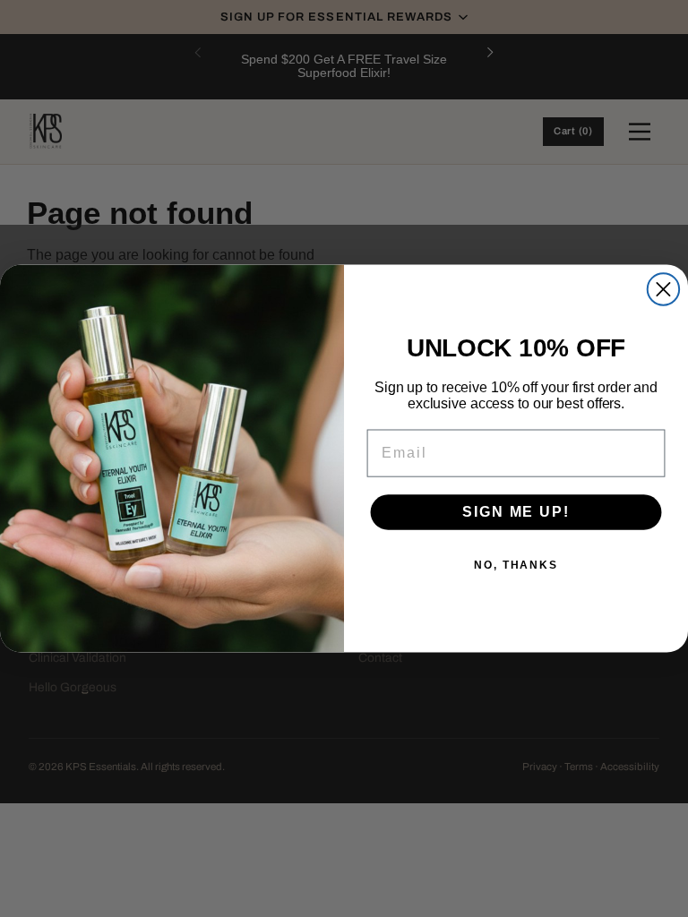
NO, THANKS (516, 565)
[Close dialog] (663, 288)
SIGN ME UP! (515, 511)
